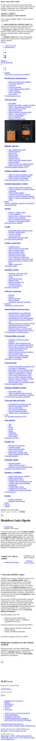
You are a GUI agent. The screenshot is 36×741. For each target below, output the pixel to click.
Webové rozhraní (13, 300)
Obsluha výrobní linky (15, 499)
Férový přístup (12, 436)
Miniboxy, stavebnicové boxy (17, 114)
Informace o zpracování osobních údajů (20, 467)
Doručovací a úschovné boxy (16, 78)
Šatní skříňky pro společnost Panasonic (20, 372)
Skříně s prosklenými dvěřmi (17, 109)
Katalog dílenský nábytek (16, 480)
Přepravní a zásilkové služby (17, 212)
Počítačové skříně (13, 162)
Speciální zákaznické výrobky (16, 184)
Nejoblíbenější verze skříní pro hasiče (19, 404)
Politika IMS (4, 737)
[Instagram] (5, 57)
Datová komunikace (14, 298)
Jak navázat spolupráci (15, 286)
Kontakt (7, 506)
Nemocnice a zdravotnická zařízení (19, 221)
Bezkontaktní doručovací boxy (17, 327)
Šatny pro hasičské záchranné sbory (19, 219)
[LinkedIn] (5, 52)
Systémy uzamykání (12, 243)
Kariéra (8, 496)
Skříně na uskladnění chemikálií (18, 357)
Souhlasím (12, 13)
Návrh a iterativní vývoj (15, 275)
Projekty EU (9, 442)
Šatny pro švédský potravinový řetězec (20, 377)
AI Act (21, 737)
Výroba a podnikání (14, 214)
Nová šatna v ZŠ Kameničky (17, 368)
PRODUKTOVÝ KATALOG (14, 701)
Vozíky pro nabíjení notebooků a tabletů (20, 175)
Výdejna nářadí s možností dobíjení (19, 89)
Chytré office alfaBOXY (16, 83)
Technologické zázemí (15, 279)
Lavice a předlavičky (14, 117)
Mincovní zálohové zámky (16, 250)
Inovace (10, 429)
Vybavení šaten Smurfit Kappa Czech (19, 375)
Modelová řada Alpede (12, 562)
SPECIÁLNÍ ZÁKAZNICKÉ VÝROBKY (18, 720)
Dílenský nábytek (11, 146)
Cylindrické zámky (14, 247)
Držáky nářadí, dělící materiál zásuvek (20, 160)
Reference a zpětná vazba (16, 282)
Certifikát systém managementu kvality (20, 481)
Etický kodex (14, 737)
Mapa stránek (5, 736)
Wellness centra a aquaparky (17, 218)
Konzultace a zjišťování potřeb (17, 273)
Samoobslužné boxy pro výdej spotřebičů (21, 318)
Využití (7, 227)
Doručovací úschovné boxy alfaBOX (19, 82)
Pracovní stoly (12, 153)
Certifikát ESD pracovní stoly (17, 488)
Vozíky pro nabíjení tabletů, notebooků (20, 393)
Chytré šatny (12, 85)
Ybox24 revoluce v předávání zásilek (19, 315)
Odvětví (8, 209)
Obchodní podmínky (14, 463)
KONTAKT (8, 709)
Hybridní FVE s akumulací (16, 445)
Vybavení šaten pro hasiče (15, 400)
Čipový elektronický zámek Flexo (18, 257)
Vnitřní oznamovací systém (16, 465)
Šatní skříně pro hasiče (15, 110)
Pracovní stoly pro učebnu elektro (18, 355)
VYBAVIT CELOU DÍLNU (29, 562)
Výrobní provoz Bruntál (15, 350)
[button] (1, 64)
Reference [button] (8, 304)
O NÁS (7, 708)
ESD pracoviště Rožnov (15, 354)
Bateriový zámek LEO (15, 264)
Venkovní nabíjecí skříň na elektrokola (20, 187)
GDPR (12, 736)
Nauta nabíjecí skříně (14, 391)
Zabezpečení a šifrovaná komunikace (19, 302)
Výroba (10, 277)
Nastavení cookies (29, 737)
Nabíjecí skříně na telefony (16, 193)
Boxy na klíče (12, 94)
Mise (9, 426)
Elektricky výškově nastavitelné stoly (19, 343)
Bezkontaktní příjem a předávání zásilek (20, 230)
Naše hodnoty (10, 420)
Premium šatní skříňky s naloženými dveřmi (21, 105)
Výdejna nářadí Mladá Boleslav (18, 348)
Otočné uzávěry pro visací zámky (18, 248)
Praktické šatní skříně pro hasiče (18, 406)
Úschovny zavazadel (14, 234)
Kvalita (10, 427)
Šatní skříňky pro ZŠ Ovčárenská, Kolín (20, 370)
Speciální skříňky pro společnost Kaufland (21, 382)
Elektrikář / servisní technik (16, 501)
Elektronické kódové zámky (16, 255)
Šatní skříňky (12, 103)
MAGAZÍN (8, 706)
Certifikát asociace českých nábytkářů (19, 490)
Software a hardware (13, 291)
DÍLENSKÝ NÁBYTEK (12, 717)
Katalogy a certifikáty (13, 472)
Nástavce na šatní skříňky (16, 116)
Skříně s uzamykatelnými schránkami (19, 107)
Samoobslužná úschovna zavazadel (19, 325)
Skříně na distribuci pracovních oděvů (19, 112)
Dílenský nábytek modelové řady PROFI (20, 345)
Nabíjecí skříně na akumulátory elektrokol (21, 395)
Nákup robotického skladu (16, 449)
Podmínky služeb (11, 460)
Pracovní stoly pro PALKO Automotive (20, 347)
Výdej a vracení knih (14, 92)
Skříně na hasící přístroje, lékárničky (19, 165)
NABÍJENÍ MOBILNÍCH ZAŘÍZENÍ (16, 718)
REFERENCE (9, 704)
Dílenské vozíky (13, 155)
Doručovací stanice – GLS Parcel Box (20, 329)
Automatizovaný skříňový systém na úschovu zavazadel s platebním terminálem (21, 195)
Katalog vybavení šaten (15, 478)
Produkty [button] (7, 72)
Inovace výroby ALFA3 (15, 451)
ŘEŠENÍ (7, 702)
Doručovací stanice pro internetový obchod (21, 323)
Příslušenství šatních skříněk (16, 119)
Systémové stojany (14, 158)
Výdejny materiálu (14, 90)
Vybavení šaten (11, 100)
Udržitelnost (12, 433)
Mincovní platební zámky (16, 252)
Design (10, 431)
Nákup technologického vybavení (18, 454)
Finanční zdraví (13, 434)
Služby (7, 503)
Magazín (7, 505)
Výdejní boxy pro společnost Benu (19, 316)
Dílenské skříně (13, 157)
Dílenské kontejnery (14, 151)
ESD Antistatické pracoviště (16, 150)
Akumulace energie (14, 447)
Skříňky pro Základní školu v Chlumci (20, 373)
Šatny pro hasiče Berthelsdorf (17, 409)
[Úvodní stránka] (7, 62)
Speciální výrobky (12, 270)
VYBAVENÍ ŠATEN (11, 715)
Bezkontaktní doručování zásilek (18, 237)
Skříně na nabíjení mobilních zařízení (19, 176)
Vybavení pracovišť (14, 236)
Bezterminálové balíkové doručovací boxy (21, 330)
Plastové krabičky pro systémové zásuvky (21, 164)
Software (11, 297)
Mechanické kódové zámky (16, 254)
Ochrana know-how (14, 284)
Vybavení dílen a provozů (15, 336)
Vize (9, 424)
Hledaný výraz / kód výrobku (10, 510)
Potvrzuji (3, 42)
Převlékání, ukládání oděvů (16, 232)
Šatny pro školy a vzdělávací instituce (19, 216)
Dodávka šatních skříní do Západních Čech (21, 366)
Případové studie (13, 280)
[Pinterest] (5, 56)
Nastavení (4, 13)
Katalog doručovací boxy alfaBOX (19, 476)
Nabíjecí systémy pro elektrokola (18, 178)
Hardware (11, 295)
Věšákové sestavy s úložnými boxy (19, 413)
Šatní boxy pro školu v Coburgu (18, 380)
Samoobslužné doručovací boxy (17, 309)
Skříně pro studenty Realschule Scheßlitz (20, 379)
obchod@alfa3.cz (6, 689)
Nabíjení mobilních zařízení (15, 171)
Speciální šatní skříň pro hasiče (17, 411)
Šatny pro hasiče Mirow (15, 408)
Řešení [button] (7, 201)
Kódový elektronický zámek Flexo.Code (20, 259)
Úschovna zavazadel (14, 87)
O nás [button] (6, 415)
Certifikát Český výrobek (16, 487)
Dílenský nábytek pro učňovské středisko (20, 352)
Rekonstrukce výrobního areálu (17, 452)
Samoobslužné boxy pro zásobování (19, 313)
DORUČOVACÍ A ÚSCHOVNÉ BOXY (17, 713)
